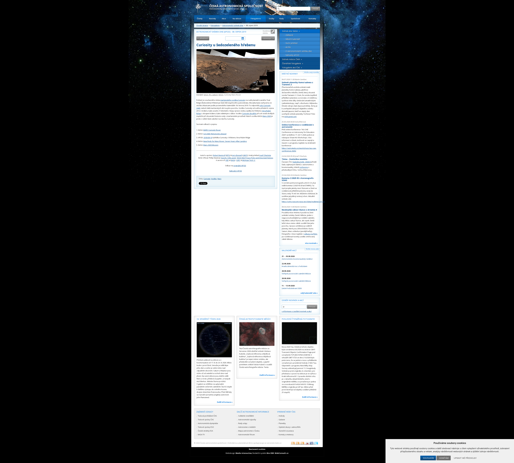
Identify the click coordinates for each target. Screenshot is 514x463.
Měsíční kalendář (293, 39)
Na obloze (237, 18)
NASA (206, 95)
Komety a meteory (286, 434)
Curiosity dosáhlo (249, 113)
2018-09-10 (208, 137)
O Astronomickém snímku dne (299, 51)
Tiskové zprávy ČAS (206, 419)
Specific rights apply (228, 158)
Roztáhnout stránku (267, 32)
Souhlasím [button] (428, 458)
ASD (227, 160)
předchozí (204, 38)
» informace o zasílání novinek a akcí (296, 311)
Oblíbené (289, 35)
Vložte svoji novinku (311, 72)
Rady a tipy (242, 423)
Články (200, 18)
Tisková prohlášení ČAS (207, 416)
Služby (271, 18)
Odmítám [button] (444, 458)
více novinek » (311, 243)
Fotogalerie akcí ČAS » (292, 67)
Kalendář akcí (289, 250)
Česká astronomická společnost (213, 443)
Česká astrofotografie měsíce (255, 319)
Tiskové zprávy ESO (206, 427)
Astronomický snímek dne (232, 25)
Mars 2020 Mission (210, 145)
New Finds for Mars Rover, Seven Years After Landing (225, 141)
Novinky (212, 18)
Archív (288, 47)
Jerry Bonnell (237, 155)
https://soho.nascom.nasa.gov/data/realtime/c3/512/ (303, 201)
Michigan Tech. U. (248, 160)
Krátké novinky (290, 73)
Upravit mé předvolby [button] (465, 458)
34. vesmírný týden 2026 (209, 319)
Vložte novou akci (312, 249)
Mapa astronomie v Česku (249, 431)
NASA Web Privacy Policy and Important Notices (255, 158)
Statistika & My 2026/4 (301, 162)
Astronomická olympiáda (208, 423)
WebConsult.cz (281, 453)
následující (267, 38)
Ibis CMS (270, 453)
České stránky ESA (205, 431)
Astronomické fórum (246, 434)
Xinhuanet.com (290, 116)
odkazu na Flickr (310, 234)
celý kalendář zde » (309, 293)
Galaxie (282, 419)
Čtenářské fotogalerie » (292, 63)
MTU (228, 155)
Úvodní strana (202, 25)
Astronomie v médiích (247, 427)
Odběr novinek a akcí (293, 300)
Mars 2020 (267, 116)
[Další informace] (214, 339)
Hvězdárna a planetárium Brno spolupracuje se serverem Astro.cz (254, 443)
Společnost (295, 18)
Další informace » (225, 402)
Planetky (282, 423)
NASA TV (201, 434)
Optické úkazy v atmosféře (290, 427)
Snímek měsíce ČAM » (292, 59)
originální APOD (239, 165)
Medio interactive (244, 453)
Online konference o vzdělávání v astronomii (298, 126)
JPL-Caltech (213, 95)
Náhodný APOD (235, 171)
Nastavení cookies (257, 449)
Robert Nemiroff (219, 155)
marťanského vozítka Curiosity (232, 100)
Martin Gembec (301, 79)
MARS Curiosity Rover (212, 130)
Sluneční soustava (286, 431)
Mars (219, 179)
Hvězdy (282, 416)
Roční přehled (291, 43)
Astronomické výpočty (247, 419)
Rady (281, 18)
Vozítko (214, 179)
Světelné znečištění (246, 416)
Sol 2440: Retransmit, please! (214, 134)
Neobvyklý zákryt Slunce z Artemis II (299, 210)
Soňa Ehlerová (300, 122)
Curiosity (207, 179)
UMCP (245, 155)
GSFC (238, 160)
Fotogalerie (256, 18)
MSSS (221, 95)
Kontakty (312, 18)
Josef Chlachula (265, 155)
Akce (224, 18)
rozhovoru (303, 167)
